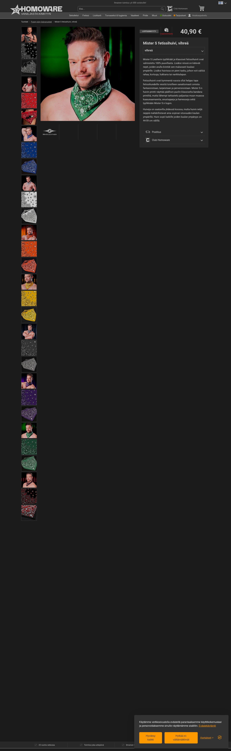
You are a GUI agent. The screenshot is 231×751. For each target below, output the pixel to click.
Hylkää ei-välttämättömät (181, 738)
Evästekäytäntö (207, 725)
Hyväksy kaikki (150, 738)
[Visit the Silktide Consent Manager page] (219, 737)
